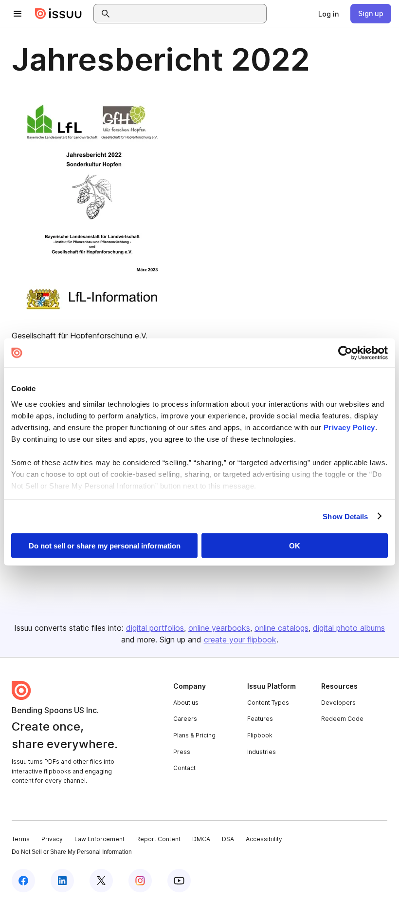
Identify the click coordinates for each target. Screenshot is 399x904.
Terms (21, 839)
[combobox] (188, 13)
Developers (338, 702)
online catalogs (281, 628)
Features (260, 718)
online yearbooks (219, 628)
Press (181, 751)
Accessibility (264, 839)
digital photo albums (349, 628)
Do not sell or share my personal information (105, 546)
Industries (261, 751)
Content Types (268, 702)
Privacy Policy (349, 427)
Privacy (52, 839)
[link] (328, 13)
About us (186, 702)
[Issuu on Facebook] (23, 880)
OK (294, 546)
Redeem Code (342, 718)
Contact (184, 768)
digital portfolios (155, 628)
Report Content (158, 839)
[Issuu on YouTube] (179, 880)
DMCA (201, 839)
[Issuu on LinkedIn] (62, 880)
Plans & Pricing (194, 735)
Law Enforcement (99, 839)
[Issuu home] (58, 13)
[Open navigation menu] (17, 13)
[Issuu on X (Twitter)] (101, 880)
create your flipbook (240, 639)
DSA (228, 839)
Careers (185, 718)
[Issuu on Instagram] (140, 880)
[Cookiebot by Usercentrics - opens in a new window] (345, 353)
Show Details (345, 516)
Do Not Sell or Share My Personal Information (72, 851)
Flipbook (259, 735)
